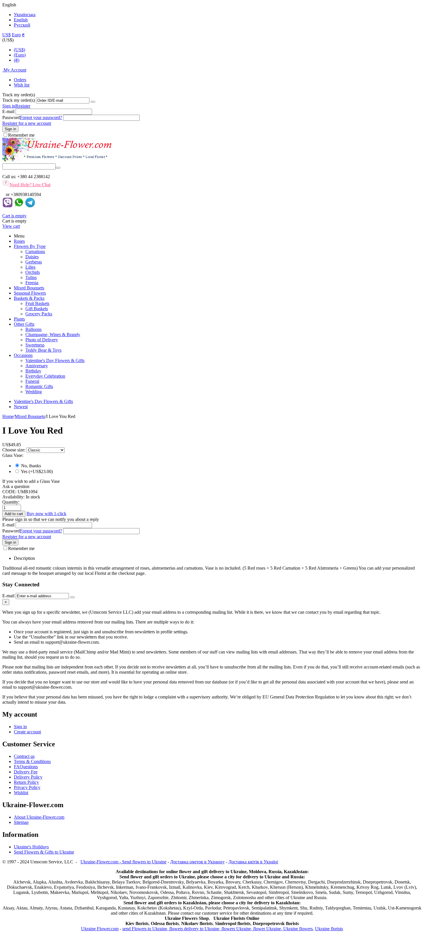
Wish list (21, 84)
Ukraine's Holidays (31, 846)
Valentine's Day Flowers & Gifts (55, 360)
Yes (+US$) (36, 471)
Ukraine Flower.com (100, 928)
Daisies (32, 256)
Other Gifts (24, 324)
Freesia (31, 282)
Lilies (30, 267)
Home (8, 416)
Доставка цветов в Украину (197, 861)
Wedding (33, 391)
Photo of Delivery (41, 339)
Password (11, 117)
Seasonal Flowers (30, 293)
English (21, 19)
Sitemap (21, 822)
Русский (22, 24)
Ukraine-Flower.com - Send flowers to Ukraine (123, 861)
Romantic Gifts (39, 386)
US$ (6, 34)
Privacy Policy (27, 787)
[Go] (93, 102)
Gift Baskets (36, 308)
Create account (27, 731)
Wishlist (21, 792)
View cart (11, 226)
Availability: (13, 496)
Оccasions (23, 355)
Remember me (21, 135)
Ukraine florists (329, 928)
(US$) (19, 49)
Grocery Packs (38, 313)
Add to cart (14, 514)
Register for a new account (26, 123)
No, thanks (31, 465)
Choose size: (14, 449)
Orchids (32, 272)
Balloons (33, 329)
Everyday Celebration (45, 376)
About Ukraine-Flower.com (39, 817)
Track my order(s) (18, 100)
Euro (16, 34)
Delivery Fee (25, 771)
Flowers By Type (30, 246)
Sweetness (34, 344)
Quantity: (10, 502)
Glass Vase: (12, 455)
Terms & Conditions (32, 761)
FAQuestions (26, 766)
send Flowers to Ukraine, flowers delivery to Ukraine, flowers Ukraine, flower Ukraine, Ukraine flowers (217, 928)
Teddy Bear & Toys (43, 350)
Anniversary (36, 365)
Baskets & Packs (29, 298)
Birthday (33, 370)
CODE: (9, 491)
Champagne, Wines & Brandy (52, 334)
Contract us (24, 756)
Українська (24, 14)
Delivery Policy (28, 777)
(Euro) (20, 54)
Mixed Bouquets (29, 287)
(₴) (16, 60)
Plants (19, 319)
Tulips (31, 277)
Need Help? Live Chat (30, 184)
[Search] (58, 168)
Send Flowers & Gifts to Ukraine (44, 852)
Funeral (32, 381)
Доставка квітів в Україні (253, 861)
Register (22, 105)
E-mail (8, 111)
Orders (20, 79)
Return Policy (26, 782)
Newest (21, 406)
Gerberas (33, 261)
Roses (19, 241)
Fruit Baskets (37, 303)
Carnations (35, 251)
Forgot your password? (41, 117)
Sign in (8, 105)
